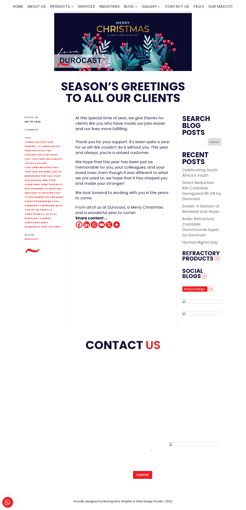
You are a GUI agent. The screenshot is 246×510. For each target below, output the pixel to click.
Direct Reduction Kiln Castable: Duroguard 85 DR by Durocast (201, 190)
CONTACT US (37, 427)
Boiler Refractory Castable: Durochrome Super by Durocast (200, 227)
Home (18, 7)
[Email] (101, 224)
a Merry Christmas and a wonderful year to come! (43, 222)
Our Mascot (220, 7)
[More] (116, 224)
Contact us (177, 7)
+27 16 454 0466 (189, 395)
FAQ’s (199, 7)
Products (60, 7)
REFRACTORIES (38, 406)
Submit (142, 474)
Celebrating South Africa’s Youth (200, 172)
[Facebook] (79, 224)
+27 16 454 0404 (189, 389)
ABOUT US (34, 395)
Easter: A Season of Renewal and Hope (200, 208)
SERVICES (33, 411)
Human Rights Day (200, 242)
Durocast (32, 239)
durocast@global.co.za (196, 404)
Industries (109, 7)
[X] (109, 224)
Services (86, 7)
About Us (36, 7)
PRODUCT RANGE (41, 400)
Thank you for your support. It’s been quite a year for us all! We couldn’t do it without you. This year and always (43, 150)
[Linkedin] (86, 224)
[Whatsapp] (94, 224)
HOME (30, 389)
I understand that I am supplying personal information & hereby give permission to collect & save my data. (122, 459)
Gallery (149, 7)
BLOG (30, 422)
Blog (129, 7)
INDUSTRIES (35, 416)
